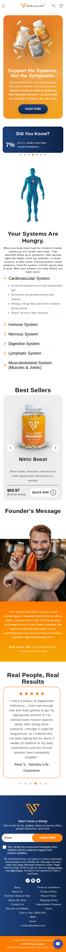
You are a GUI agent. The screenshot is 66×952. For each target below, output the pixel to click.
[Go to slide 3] (30, 784)
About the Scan (17, 900)
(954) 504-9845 (33, 914)
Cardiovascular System (29, 278)
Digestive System (24, 343)
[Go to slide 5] (41, 783)
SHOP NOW (33, 108)
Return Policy (49, 895)
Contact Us (17, 904)
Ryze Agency (37, 944)
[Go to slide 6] (46, 784)
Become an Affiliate (17, 908)
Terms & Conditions (48, 887)
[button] (54, 6)
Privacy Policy (49, 891)
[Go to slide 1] (20, 784)
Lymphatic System (24, 353)
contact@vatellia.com (33, 923)
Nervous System (23, 334)
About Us (17, 891)
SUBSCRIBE (47, 837)
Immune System (23, 324)
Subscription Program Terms (48, 906)
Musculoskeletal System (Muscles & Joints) (30, 365)
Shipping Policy (49, 900)
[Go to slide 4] (36, 784)
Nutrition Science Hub (17, 895)
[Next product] (55, 447)
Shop (17, 887)
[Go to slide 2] (25, 784)
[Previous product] (10, 447)
